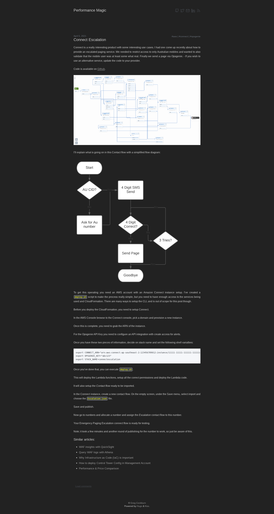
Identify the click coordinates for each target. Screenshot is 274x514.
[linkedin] (193, 11)
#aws (174, 36)
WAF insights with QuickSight (96, 446)
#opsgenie (195, 36)
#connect (183, 36)
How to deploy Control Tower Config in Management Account (114, 463)
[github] (177, 11)
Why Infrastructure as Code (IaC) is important (106, 457)
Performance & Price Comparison (99, 468)
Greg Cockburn (138, 503)
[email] (188, 11)
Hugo (139, 506)
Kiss (147, 506)
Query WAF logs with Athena (96, 452)
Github (101, 69)
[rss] (198, 11)
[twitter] (182, 11)
